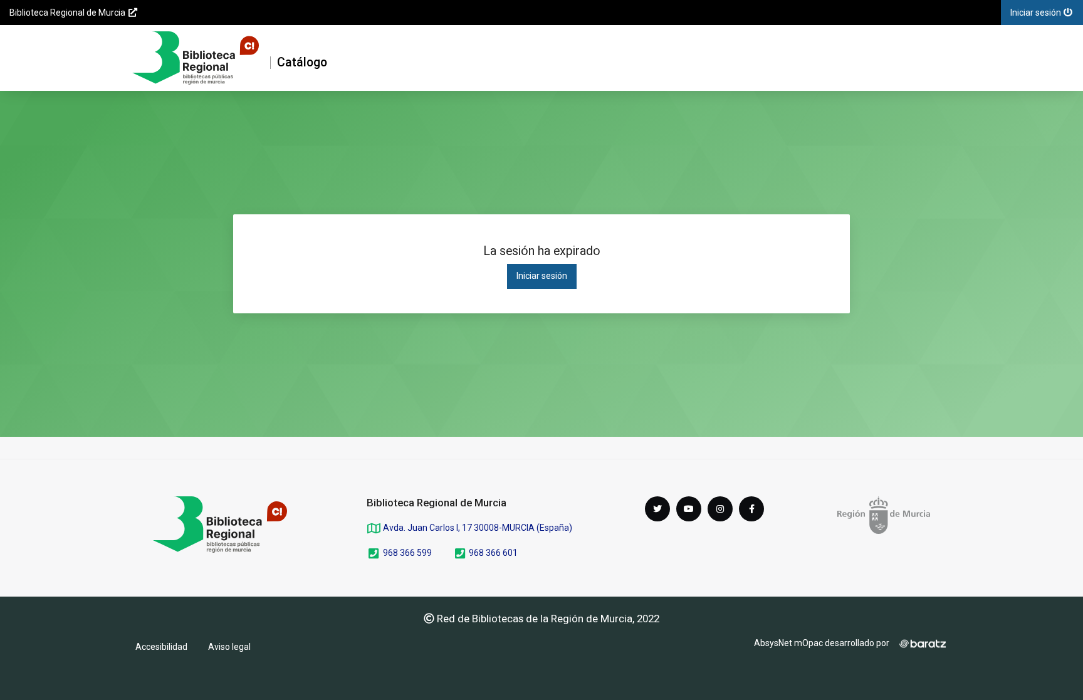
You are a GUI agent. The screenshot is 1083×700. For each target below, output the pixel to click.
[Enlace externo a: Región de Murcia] (883, 515)
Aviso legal (229, 647)
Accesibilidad (161, 647)
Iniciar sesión (541, 276)
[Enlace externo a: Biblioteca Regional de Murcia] (220, 524)
